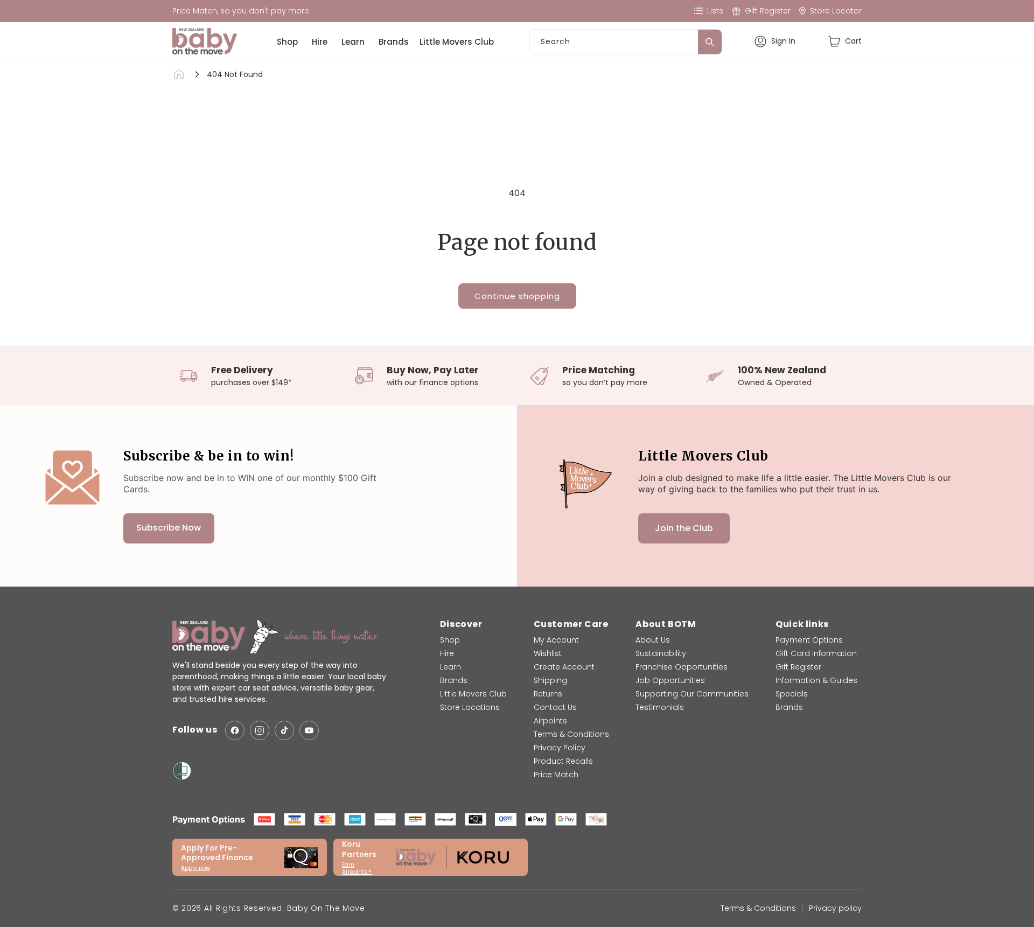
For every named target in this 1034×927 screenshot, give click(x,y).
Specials (792, 693)
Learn (353, 41)
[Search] (710, 42)
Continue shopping (517, 296)
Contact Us (555, 707)
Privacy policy (835, 908)
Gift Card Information (816, 653)
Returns (548, 693)
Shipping (550, 680)
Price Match (556, 774)
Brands (394, 41)
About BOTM (665, 624)
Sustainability (660, 653)
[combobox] (626, 42)
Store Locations (470, 707)
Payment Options (809, 640)
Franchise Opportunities (681, 666)
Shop (287, 41)
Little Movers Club (457, 41)
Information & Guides (816, 680)
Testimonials (659, 707)
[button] (845, 41)
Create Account (564, 666)
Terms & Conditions (571, 734)
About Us (652, 640)
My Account (556, 640)
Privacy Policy (559, 747)
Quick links (802, 624)
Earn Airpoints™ (357, 868)
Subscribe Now (168, 528)
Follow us (194, 730)
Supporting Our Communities (692, 693)
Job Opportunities (670, 680)
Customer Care (571, 624)
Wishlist (548, 653)
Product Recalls (563, 761)
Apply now (195, 868)
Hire (319, 41)
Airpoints (550, 720)
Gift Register (798, 666)
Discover (461, 624)
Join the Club (684, 528)
